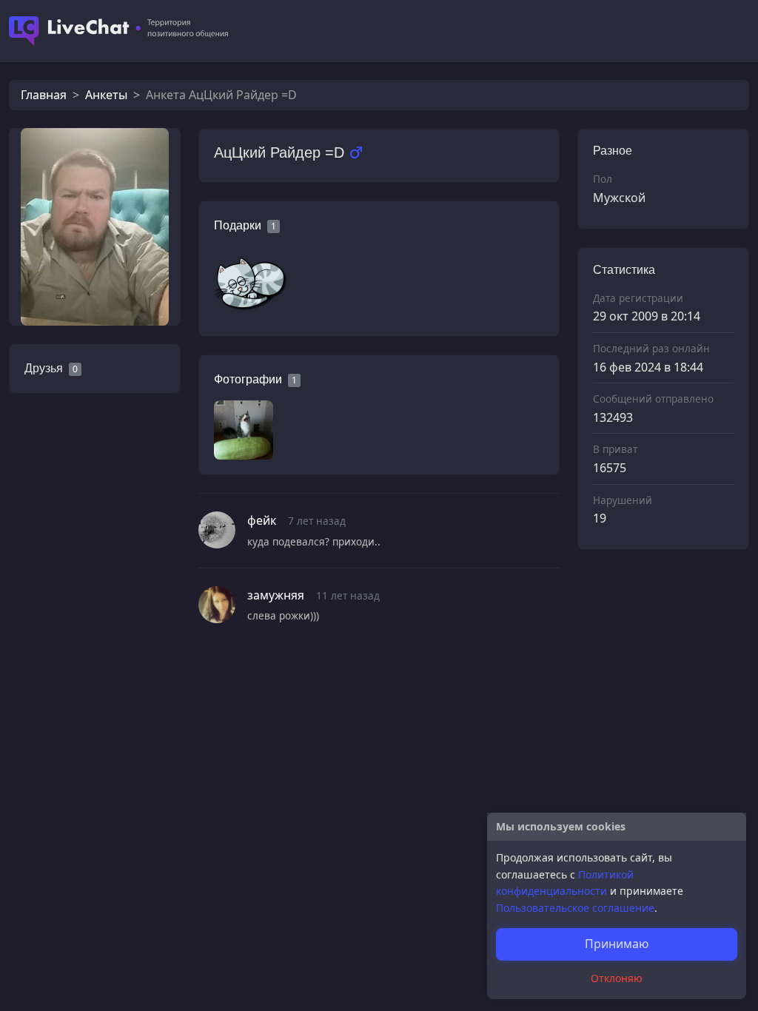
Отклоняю (617, 978)
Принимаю (616, 944)
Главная (44, 95)
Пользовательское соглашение (575, 908)
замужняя (275, 595)
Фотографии (248, 379)
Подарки (237, 225)
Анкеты (106, 95)
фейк (261, 520)
